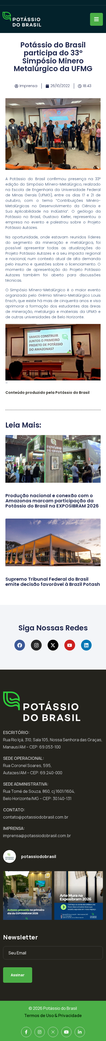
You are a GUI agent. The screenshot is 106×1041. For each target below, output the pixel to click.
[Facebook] (19, 645)
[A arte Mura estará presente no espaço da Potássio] (78, 895)
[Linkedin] (86, 645)
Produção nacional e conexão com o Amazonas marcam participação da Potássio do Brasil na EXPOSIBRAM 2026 (52, 500)
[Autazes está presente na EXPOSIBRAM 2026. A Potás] (27, 895)
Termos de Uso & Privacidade (53, 1015)
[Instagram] (36, 645)
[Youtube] (69, 645)
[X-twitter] (53, 645)
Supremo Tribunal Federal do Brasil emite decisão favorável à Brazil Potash (52, 582)
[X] (53, 1032)
